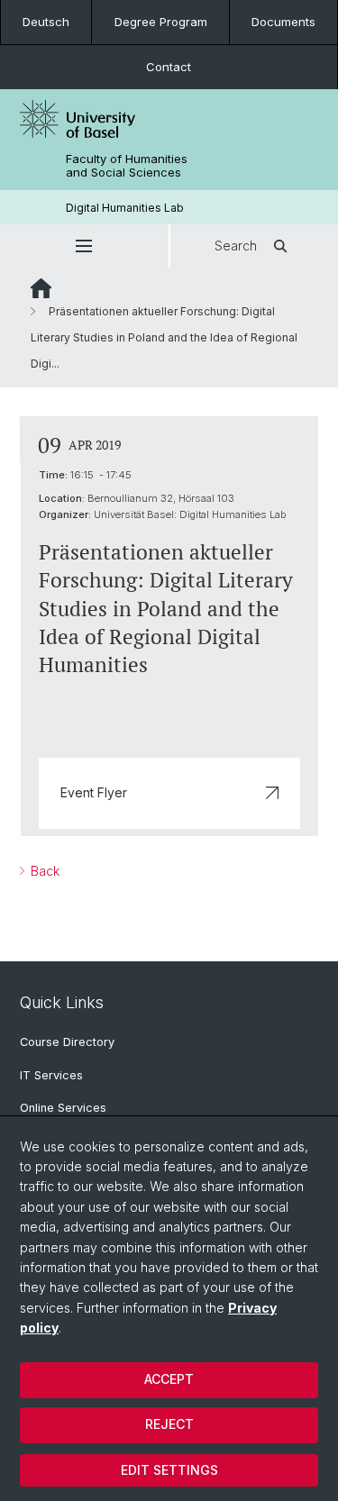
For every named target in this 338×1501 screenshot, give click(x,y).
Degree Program (160, 21)
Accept (169, 1379)
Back (43, 870)
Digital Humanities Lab (125, 207)
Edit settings (169, 1470)
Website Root (41, 288)
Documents (283, 21)
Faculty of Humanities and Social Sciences (126, 165)
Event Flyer (93, 792)
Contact (168, 66)
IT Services (51, 1075)
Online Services (63, 1107)
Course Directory (67, 1042)
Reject (169, 1424)
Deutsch (46, 21)
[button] (84, 246)
